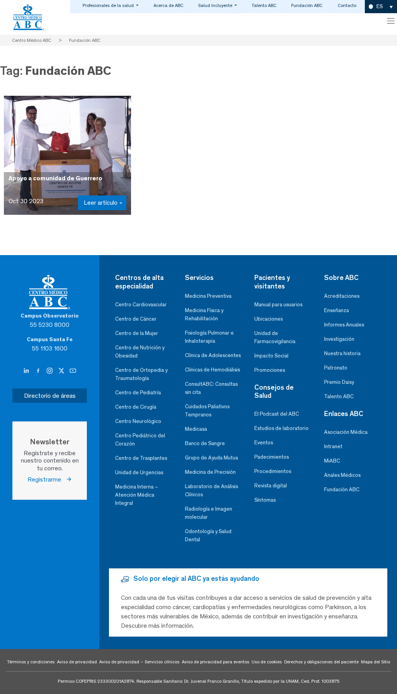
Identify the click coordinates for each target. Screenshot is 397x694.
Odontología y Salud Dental (208, 535)
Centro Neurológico (138, 421)
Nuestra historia (342, 353)
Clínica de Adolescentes (213, 355)
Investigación (339, 339)
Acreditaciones (341, 296)
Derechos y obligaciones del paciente (321, 662)
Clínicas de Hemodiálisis (212, 369)
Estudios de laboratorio (281, 428)
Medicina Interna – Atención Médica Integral (136, 494)
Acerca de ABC (168, 5)
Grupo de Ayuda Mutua (211, 457)
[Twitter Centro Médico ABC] (62, 370)
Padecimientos (271, 457)
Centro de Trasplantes (141, 458)
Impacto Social (271, 355)
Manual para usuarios (278, 304)
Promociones (269, 370)
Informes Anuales (344, 324)
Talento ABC (264, 5)
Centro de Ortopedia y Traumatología (141, 374)
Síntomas (265, 500)
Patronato (335, 367)
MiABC (332, 460)
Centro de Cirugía (135, 407)
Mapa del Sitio (375, 662)
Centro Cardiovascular (141, 304)
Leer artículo (100, 202)
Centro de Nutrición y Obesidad (139, 351)
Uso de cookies (267, 662)
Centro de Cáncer (136, 319)
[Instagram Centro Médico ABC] (50, 370)
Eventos (263, 442)
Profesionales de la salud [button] (109, 5)
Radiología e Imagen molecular (208, 513)
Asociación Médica (346, 432)
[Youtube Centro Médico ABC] (72, 370)
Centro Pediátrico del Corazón (140, 439)
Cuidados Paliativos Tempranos (207, 410)
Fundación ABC (307, 5)
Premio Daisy (339, 382)
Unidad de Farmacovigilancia (274, 337)
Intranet (333, 446)
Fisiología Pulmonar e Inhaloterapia (209, 337)
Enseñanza (336, 310)
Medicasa (196, 429)
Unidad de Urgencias (139, 472)
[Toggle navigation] (390, 21)
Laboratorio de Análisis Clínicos (211, 490)
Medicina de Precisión (210, 472)
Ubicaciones (268, 319)
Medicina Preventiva (208, 296)
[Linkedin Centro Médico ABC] (27, 370)
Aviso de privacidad (77, 662)
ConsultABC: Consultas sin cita (211, 388)
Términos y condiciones (31, 662)
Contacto (347, 5)
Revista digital (270, 485)
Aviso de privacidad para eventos (215, 662)
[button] (381, 7)
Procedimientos (272, 471)
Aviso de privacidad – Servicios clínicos (139, 662)
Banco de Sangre (205, 443)
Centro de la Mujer (136, 333)
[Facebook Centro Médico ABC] (39, 370)
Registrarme (47, 479)
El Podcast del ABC (276, 414)
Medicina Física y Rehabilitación (204, 314)
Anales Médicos (342, 475)
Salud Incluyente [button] (215, 5)
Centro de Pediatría (138, 392)
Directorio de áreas (50, 395)
